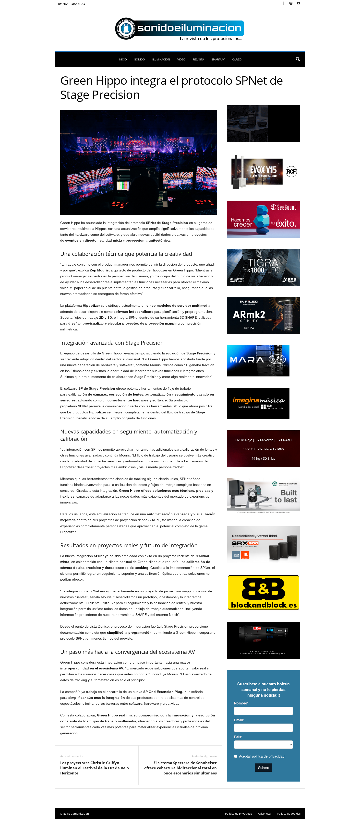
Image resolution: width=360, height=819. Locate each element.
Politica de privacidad (238, 813)
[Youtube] (298, 3)
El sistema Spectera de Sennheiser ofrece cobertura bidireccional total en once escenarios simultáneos (180, 767)
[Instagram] (291, 3)
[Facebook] (283, 3)
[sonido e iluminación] (180, 29)
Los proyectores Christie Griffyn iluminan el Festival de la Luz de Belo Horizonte (94, 767)
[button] (297, 59)
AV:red (63, 3)
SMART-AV (78, 3)
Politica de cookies (288, 813)
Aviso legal (264, 813)
